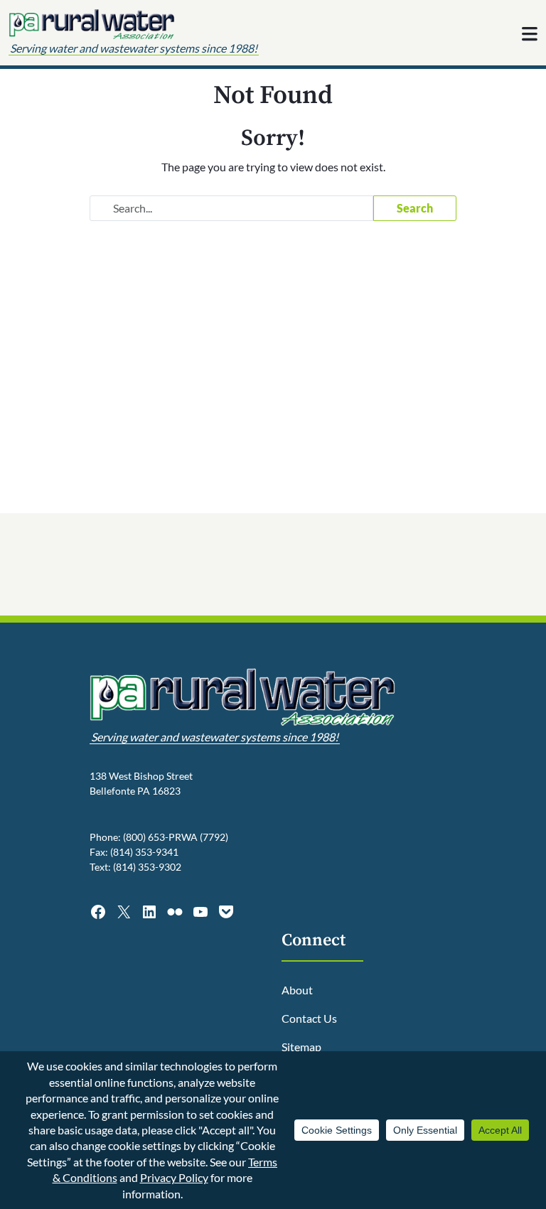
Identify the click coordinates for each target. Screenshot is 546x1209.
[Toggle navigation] (529, 34)
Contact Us (309, 1018)
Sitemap (301, 1046)
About (297, 989)
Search (415, 208)
